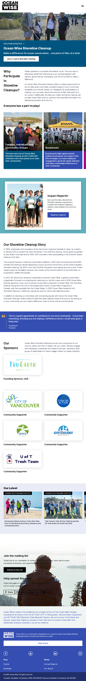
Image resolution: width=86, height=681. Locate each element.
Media (46, 660)
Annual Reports (50, 664)
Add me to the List (15, 570)
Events (6, 664)
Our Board (48, 668)
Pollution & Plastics (13, 44)
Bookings (7, 668)
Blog (5, 660)
